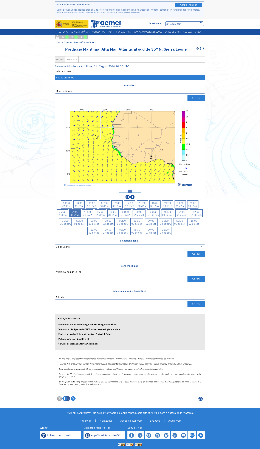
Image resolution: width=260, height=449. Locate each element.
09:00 (117, 202)
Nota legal (106, 420)
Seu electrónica (192, 31)
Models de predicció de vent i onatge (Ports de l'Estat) (84, 334)
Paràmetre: (129, 84)
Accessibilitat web (131, 420)
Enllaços (155, 420)
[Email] (59, 400)
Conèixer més (123, 31)
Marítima (89, 42)
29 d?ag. (66, 205)
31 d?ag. (180, 205)
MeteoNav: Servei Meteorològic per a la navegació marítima (87, 324)
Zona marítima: (129, 265)
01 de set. (139, 214)
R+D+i (110, 31)
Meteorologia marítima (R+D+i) (73, 338)
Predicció (78, 42)
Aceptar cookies (188, 5)
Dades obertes (173, 31)
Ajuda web (174, 420)
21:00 (66, 202)
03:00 (91, 202)
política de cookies (132, 12)
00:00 (79, 202)
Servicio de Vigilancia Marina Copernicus (78, 343)
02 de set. (108, 223)
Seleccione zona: (129, 240)
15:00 (142, 202)
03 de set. (108, 232)
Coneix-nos (98, 31)
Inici (59, 42)
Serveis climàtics (80, 31)
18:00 (155, 202)
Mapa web (85, 420)
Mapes (60, 59)
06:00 (104, 202)
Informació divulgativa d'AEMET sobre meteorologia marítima (89, 329)
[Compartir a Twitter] (73, 398)
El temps (63, 31)
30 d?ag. (79, 205)
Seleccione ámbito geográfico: (129, 290)
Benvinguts (155, 22)
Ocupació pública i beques (147, 31)
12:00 (129, 202)
